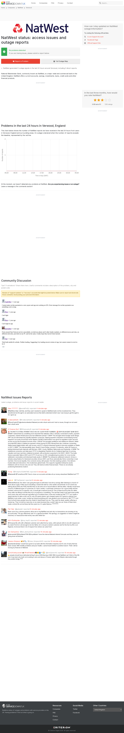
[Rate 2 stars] (99, 100)
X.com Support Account (95, 37)
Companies (43, 3)
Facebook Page (92, 40)
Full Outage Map (62, 61)
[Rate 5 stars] (110, 100)
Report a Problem (21, 61)
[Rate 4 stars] (106, 100)
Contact (70, 3)
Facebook (76, 713)
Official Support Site (94, 43)
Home (33, 3)
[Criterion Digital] (62, 727)
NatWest (20, 7)
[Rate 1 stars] (95, 100)
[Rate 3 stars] (102, 100)
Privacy (60, 3)
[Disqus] (40, 323)
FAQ (52, 3)
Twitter (75, 709)
